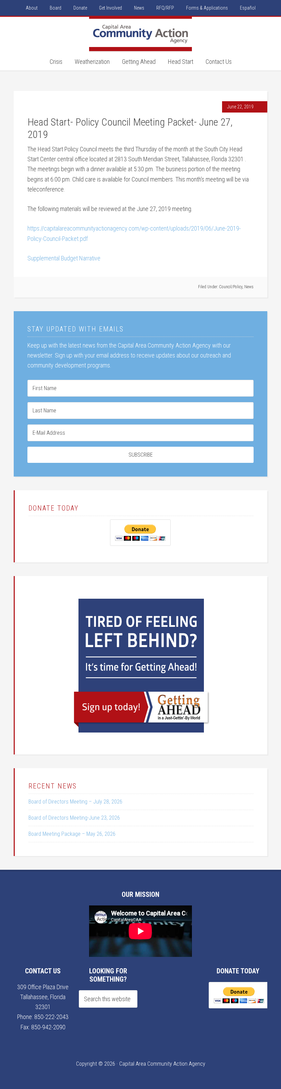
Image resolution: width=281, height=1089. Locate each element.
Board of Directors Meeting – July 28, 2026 (75, 801)
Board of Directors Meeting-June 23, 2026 (74, 818)
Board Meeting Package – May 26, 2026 (71, 834)
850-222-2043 (51, 1016)
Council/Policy (230, 286)
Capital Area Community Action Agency (140, 34)
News (249, 286)
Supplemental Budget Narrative (63, 258)
